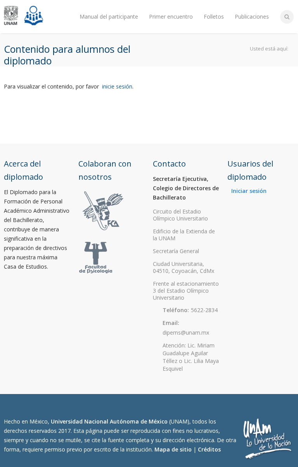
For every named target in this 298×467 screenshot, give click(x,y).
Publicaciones (252, 16)
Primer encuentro (171, 16)
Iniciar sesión (249, 190)
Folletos (214, 16)
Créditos (209, 449)
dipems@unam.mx (186, 332)
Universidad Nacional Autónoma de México (109, 421)
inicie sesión (117, 86)
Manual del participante (109, 16)
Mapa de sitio (173, 449)
